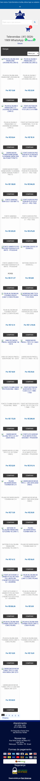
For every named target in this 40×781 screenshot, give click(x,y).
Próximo (5, 718)
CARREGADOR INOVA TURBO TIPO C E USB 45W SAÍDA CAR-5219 (10, 687)
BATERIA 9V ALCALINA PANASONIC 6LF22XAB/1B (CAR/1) (10, 546)
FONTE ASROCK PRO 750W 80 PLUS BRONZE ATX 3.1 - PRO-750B (29, 171)
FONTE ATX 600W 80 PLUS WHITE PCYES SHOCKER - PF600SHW (30, 452)
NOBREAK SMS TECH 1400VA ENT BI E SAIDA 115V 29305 (29, 311)
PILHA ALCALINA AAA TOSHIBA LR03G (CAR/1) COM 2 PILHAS (10, 640)
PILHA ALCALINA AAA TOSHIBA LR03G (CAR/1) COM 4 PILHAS (29, 640)
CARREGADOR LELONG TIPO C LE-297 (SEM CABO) (10, 452)
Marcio (30, 40)
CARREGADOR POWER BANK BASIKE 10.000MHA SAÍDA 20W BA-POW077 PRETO (10, 171)
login (29, 2)
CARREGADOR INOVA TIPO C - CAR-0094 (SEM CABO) (29, 499)
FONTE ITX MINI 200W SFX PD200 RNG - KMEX (10, 404)
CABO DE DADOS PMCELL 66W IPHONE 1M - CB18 (10, 357)
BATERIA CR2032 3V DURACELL (29, 264)
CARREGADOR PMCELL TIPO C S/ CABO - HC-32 (29, 357)
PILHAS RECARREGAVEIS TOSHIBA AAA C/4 (29, 545)
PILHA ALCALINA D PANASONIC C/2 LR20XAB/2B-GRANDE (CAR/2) (10, 125)
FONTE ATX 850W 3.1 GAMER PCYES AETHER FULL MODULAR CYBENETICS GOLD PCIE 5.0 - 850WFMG (10, 594)
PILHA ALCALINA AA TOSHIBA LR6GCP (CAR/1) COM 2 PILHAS (29, 593)
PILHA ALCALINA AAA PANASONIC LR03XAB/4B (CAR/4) (10, 77)
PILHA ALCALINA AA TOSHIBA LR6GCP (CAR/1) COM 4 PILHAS (10, 311)
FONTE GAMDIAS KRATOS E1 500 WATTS (10, 217)
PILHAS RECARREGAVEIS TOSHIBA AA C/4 (10, 498)
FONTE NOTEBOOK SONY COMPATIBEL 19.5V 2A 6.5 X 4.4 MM (29, 124)
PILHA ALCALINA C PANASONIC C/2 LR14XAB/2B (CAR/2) (29, 77)
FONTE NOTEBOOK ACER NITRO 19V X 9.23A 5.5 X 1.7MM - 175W (29, 405)
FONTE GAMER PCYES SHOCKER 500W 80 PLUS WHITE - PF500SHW (10, 264)
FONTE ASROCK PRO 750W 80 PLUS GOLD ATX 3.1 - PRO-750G (29, 218)
